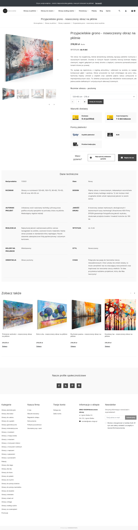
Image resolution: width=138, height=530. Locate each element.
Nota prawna (31, 421)
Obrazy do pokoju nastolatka (11, 487)
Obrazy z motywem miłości (11, 443)
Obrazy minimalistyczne (10, 428)
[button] (133, 11)
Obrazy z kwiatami (8, 432)
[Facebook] (59, 385)
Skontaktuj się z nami (34, 428)
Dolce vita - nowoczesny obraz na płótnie (51, 334)
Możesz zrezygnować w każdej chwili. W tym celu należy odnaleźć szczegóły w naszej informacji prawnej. (121, 425)
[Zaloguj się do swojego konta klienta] (126, 11)
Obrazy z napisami (8, 450)
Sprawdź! (98, 3)
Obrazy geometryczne (9, 425)
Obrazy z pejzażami (64, 23)
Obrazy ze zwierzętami (9, 509)
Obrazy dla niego (7, 465)
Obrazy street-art (7, 498)
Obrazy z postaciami (9, 458)
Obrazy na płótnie (50, 23)
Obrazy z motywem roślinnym (12, 447)
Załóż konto (57, 413)
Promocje (5, 513)
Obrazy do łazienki (8, 491)
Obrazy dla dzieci (7, 413)
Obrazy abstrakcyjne (9, 410)
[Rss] (65, 385)
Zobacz (4, 346)
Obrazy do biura (7, 472)
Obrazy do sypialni (8, 421)
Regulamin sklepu (33, 417)
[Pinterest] (72, 385)
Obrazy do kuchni (8, 480)
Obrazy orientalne (7, 494)
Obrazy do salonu (8, 417)
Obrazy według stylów (9, 505)
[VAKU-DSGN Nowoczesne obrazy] (9, 11)
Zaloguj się (57, 410)
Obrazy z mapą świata (9, 436)
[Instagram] (79, 385)
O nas (29, 410)
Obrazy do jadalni (7, 476)
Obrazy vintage (7, 502)
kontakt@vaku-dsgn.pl (88, 421)
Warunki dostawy (33, 413)
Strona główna (38, 23)
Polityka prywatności (34, 425)
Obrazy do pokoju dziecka (10, 483)
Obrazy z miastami (8, 439)
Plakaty (4, 461)
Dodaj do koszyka (95, 102)
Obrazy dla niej (7, 469)
